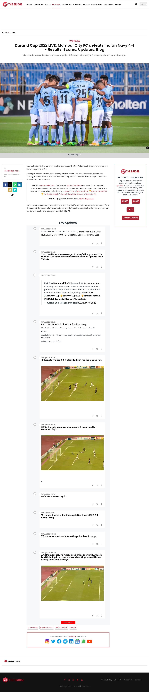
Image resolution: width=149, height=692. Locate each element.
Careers (138, 680)
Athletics (77, 4)
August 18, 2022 (85, 198)
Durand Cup (33, 628)
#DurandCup (82, 191)
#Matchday (66, 194)
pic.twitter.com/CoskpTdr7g (83, 194)
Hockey (86, 4)
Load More (68, 622)
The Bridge (72, 636)
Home (29, 4)
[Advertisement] (74, 22)
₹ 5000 (125, 201)
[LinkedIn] (19, 184)
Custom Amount (130, 217)
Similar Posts (14, 661)
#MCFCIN (69, 191)
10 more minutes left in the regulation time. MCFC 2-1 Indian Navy (69, 516)
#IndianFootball (51, 194)
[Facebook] (93, 243)
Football (56, 4)
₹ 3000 (136, 201)
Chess (48, 4)
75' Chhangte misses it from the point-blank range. (69, 536)
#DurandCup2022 (99, 191)
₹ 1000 (130, 209)
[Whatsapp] (14, 184)
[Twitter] (10, 184)
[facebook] (5, 184)
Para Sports (96, 4)
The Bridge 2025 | (66, 686)
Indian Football (61, 628)
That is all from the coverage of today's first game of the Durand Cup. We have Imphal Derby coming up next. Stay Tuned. (72, 256)
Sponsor (120, 185)
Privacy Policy (106, 680)
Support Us (38, 4)
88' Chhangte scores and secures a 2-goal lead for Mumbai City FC (68, 428)
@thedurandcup (74, 185)
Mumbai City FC (46, 628)
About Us (118, 680)
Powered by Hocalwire (82, 686)
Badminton (66, 4)
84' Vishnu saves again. (54, 496)
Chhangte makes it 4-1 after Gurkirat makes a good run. (71, 359)
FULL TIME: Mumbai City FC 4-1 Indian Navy (63, 324)
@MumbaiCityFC (47, 185)
